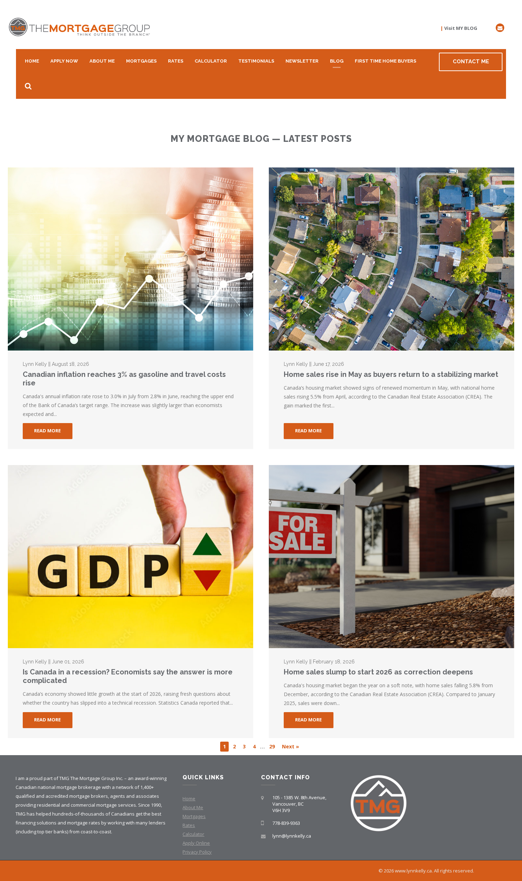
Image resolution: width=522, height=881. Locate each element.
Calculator (211, 61)
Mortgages (141, 61)
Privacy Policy (197, 852)
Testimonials (256, 61)
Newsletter (302, 61)
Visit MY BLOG (460, 28)
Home (32, 61)
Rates (175, 61)
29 (272, 746)
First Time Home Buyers (385, 61)
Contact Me (471, 61)
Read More (47, 430)
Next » (290, 746)
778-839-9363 (286, 823)
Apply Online (196, 843)
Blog (336, 61)
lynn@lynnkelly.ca (291, 836)
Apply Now (64, 61)
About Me (102, 61)
